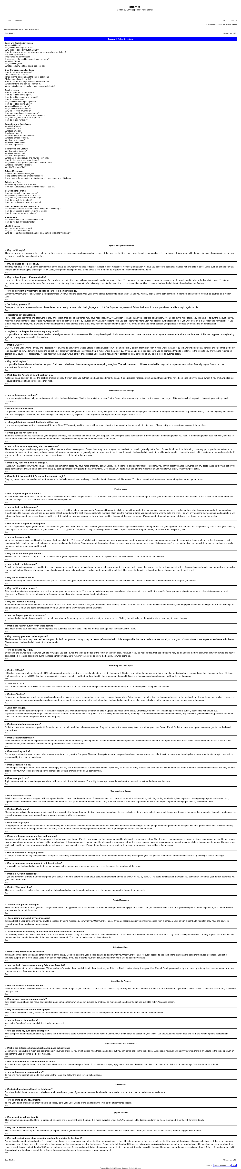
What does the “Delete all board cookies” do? (25, 66)
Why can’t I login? (13, 45)
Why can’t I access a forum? (17, 106)
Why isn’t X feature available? (18, 231)
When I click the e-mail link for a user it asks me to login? (30, 86)
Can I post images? (13, 133)
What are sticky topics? (15, 140)
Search (233, 20)
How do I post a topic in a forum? (19, 92)
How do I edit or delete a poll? (18, 104)
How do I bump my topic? (16, 120)
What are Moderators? (15, 153)
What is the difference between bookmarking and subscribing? (32, 209)
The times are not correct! (16, 75)
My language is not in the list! (18, 79)
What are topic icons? (14, 145)
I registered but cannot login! (17, 57)
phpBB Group (84, 1120)
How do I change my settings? (18, 72)
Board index (10, 33)
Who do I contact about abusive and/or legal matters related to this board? (37, 233)
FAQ (224, 20)
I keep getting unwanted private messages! (24, 176)
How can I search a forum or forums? (21, 193)
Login (8, 20)
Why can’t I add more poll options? (20, 102)
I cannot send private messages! (19, 173)
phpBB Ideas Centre (132, 1130)
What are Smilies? (13, 131)
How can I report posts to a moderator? (22, 113)
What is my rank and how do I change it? (23, 84)
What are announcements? (17, 138)
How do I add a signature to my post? (21, 97)
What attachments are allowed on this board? (25, 220)
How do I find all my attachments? (20, 222)
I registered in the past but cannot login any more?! (27, 59)
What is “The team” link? (16, 167)
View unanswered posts (13, 29)
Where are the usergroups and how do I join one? (27, 158)
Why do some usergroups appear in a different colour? (29, 162)
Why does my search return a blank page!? (24, 198)
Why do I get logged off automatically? (22, 50)
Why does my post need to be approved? (23, 118)
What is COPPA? (12, 61)
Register (18, 20)
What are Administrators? (16, 151)
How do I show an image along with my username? (27, 81)
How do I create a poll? (15, 99)
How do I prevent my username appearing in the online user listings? (35, 52)
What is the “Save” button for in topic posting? (25, 115)
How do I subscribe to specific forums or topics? (26, 211)
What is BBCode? (13, 126)
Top (6, 259)
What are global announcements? (20, 135)
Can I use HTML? (13, 129)
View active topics (32, 29)
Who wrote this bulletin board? (18, 228)
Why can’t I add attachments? (18, 108)
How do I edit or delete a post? (18, 95)
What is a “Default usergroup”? (18, 165)
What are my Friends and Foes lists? (21, 184)
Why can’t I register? (14, 64)
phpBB (112, 1168)
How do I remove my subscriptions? (21, 213)
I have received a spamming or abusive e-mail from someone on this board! (38, 178)
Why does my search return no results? (22, 195)
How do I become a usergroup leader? (22, 160)
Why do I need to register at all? (19, 47)
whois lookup (202, 1141)
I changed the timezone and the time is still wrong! (27, 77)
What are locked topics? (15, 142)
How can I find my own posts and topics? (23, 202)
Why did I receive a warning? (18, 111)
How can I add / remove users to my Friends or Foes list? (30, 187)
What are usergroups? (15, 156)
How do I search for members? (18, 200)
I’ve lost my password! (15, 54)
